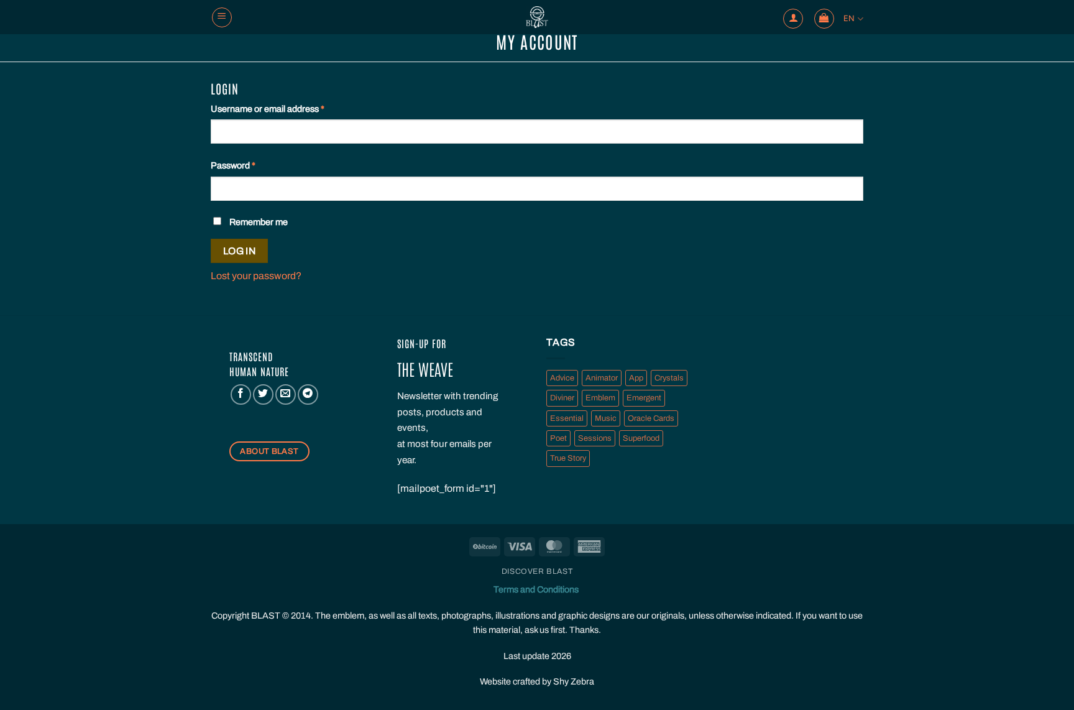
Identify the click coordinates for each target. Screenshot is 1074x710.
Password (251, 165)
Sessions (595, 438)
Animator (601, 378)
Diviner (562, 398)
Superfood (641, 438)
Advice (562, 378)
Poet (558, 438)
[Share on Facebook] (241, 394)
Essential (567, 418)
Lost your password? (256, 275)
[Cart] (824, 19)
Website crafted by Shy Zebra (537, 681)
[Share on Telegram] (308, 394)
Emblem (600, 398)
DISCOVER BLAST (537, 571)
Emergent (643, 398)
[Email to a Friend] (285, 394)
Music (606, 418)
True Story (568, 458)
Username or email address (285, 108)
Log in (239, 251)
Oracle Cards (651, 418)
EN (849, 18)
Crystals (669, 378)
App (636, 378)
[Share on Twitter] (263, 394)
